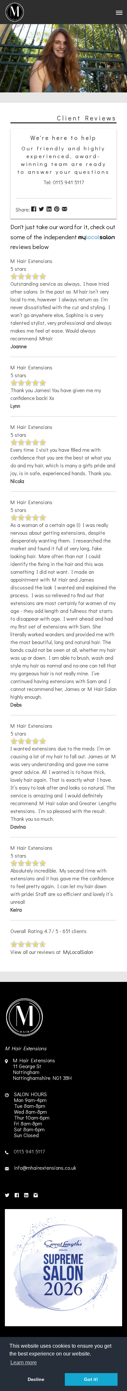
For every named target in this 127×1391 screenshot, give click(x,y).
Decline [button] (36, 1379)
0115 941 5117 (29, 1151)
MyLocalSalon (78, 951)
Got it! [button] (91, 1379)
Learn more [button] (23, 1362)
